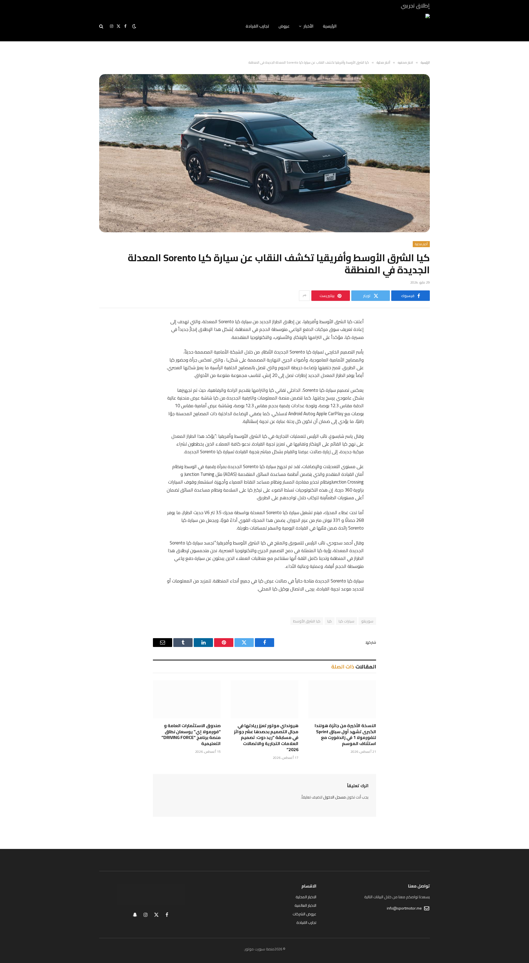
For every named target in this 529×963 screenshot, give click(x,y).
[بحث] (101, 26)
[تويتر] (420, 350)
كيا (329, 621)
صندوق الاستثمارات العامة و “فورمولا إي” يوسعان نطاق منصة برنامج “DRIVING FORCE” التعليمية (191, 735)
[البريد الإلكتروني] (420, 392)
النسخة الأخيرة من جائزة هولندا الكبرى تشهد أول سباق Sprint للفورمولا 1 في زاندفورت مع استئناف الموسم (345, 735)
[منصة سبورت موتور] (390, 26)
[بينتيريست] (420, 378)
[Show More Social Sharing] (304, 295)
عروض (284, 26)
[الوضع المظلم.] (134, 26)
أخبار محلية (421, 244)
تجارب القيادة (257, 26)
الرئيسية (330, 26)
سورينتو (367, 621)
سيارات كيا (346, 621)
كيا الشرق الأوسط (306, 621)
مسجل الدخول (334, 797)
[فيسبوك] (420, 336)
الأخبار (309, 26)
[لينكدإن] (420, 364)
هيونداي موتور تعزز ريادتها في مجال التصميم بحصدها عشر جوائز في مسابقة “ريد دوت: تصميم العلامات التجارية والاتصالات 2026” (266, 738)
